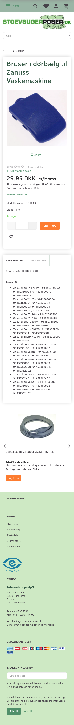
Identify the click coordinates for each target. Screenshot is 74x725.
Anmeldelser (37, 260)
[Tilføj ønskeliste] (11, 236)
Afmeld (28, 711)
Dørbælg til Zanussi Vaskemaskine (30, 452)
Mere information (17, 194)
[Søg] (69, 35)
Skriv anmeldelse (20, 171)
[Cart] (66, 6)
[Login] (56, 6)
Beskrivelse (14, 260)
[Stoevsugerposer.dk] (37, 21)
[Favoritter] (46, 6)
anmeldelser (36, 167)
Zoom (37, 155)
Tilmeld (14, 711)
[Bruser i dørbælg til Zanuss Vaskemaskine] (37, 117)
